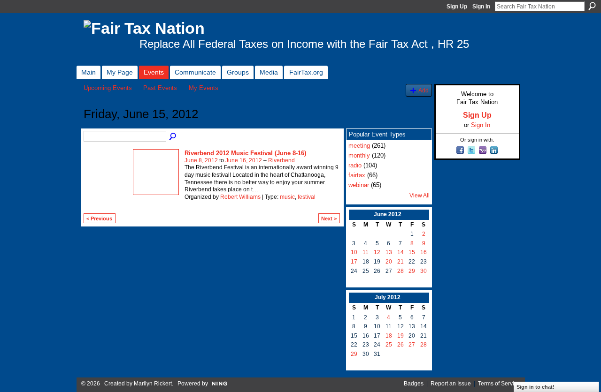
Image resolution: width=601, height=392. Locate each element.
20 (388, 261)
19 (400, 335)
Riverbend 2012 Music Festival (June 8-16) (245, 153)
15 (411, 252)
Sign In (481, 6)
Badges (414, 383)
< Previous (99, 218)
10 (354, 252)
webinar (358, 184)
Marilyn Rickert (153, 383)
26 (400, 344)
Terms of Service (499, 383)
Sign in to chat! (535, 387)
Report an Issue (451, 383)
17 (354, 261)
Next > (329, 218)
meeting (359, 145)
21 (400, 261)
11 (365, 252)
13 (388, 252)
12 (377, 252)
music (287, 197)
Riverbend (281, 160)
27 (411, 344)
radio (355, 165)
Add (423, 90)
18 (388, 335)
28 (400, 271)
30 (423, 271)
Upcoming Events (108, 87)
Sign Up (457, 6)
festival (307, 197)
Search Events (173, 137)
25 (388, 344)
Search (592, 6)
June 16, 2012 (243, 160)
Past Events (160, 87)
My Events (203, 87)
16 (423, 252)
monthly (359, 155)
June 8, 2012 (201, 160)
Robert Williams (240, 197)
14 (400, 252)
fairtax (356, 175)
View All (419, 195)
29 (411, 271)
